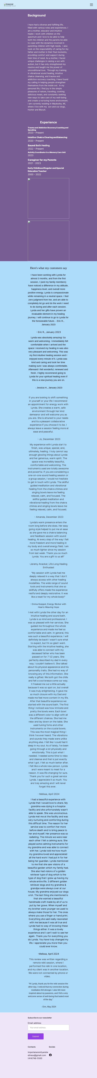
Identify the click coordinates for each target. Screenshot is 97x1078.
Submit (35, 1036)
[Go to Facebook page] (50, 1055)
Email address (34, 1023)
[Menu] (91, 5)
